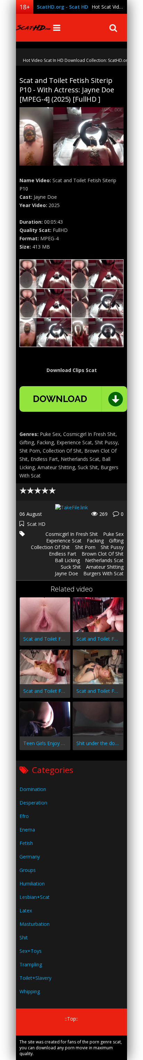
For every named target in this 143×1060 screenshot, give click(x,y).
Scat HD (36, 524)
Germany (29, 856)
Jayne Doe (66, 573)
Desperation (33, 802)
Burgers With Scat (103, 573)
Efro (24, 816)
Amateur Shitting (105, 567)
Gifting (116, 540)
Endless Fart (62, 553)
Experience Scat (64, 540)
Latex (25, 910)
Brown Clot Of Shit (103, 553)
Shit (23, 937)
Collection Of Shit (50, 547)
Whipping (29, 991)
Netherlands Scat (104, 560)
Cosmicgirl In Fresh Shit (71, 534)
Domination (32, 789)
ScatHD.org (33, 27)
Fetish (26, 843)
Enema (27, 829)
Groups (27, 870)
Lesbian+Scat (34, 897)
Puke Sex (113, 534)
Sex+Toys (30, 951)
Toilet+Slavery (35, 978)
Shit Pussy (112, 547)
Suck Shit (71, 567)
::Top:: (71, 1018)
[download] (73, 399)
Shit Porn (85, 547)
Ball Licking (67, 560)
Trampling (30, 964)
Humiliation (32, 883)
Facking (95, 540)
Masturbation (34, 924)
